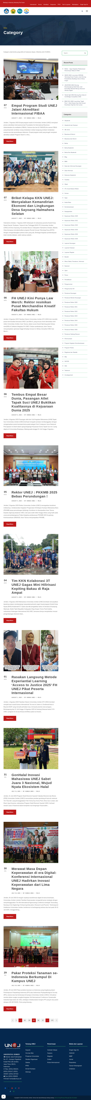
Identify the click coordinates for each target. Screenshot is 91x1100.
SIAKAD (71, 1053)
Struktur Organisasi (31, 1059)
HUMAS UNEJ (31, 118)
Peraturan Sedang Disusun (72, 334)
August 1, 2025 (17, 697)
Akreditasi (46, 4)
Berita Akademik (69, 148)
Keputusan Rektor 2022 (71, 225)
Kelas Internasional (53, 1062)
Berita (66, 143)
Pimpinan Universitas (32, 1056)
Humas (67, 193)
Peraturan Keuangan (70, 293)
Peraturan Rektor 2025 (71, 325)
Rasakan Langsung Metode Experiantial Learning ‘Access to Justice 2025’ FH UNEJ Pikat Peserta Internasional (34, 685)
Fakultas (67, 179)
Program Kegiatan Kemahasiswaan (74, 343)
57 (43, 1020)
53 (25, 1020)
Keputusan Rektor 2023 (71, 229)
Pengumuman (68, 284)
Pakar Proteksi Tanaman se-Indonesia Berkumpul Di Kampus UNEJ (35, 977)
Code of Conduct (73, 1097)
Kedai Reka (68, 202)
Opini (66, 270)
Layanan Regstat (69, 252)
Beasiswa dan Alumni (70, 138)
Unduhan (72, 1069)
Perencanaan (68, 338)
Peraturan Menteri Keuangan (73, 297)
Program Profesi (69, 347)
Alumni (40, 4)
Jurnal (71, 1059)
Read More (9, 141)
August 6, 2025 (17, 314)
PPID (59, 4)
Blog (66, 157)
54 (29, 1020)
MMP (70, 1056)
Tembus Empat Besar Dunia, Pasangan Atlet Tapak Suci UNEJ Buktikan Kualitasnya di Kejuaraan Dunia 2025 (34, 402)
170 (52, 1020)
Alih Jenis (67, 129)
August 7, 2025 (17, 118)
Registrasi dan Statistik (71, 352)
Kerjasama (53, 4)
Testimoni (67, 370)
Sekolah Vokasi (52, 1050)
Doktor (49, 1059)
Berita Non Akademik (70, 152)
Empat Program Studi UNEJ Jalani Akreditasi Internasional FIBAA (34, 109)
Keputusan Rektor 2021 (71, 220)
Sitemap (28, 1072)
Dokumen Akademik (70, 175)
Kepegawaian (68, 211)
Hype (66, 198)
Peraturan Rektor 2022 (71, 311)
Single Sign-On (84, 4)
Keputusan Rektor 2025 (71, 238)
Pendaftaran (68, 279)
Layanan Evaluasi (69, 248)
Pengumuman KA (69, 288)
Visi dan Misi (29, 1053)
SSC (66, 366)
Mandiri (67, 257)
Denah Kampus (30, 1069)
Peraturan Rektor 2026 (71, 329)
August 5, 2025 (17, 501)
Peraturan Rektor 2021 (71, 307)
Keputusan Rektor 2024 (71, 234)
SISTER (67, 361)
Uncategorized (69, 375)
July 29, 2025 (16, 985)
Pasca (66, 275)
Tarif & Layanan (66, 4)
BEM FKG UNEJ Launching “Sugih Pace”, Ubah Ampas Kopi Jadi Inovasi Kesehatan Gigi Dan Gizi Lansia (75, 103)
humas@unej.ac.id (15, 1078)
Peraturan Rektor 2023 (71, 316)
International (33, 4)
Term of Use (57, 1097)
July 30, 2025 (16, 893)
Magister (50, 1056)
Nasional (67, 266)
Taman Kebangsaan (75, 1065)
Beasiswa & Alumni (70, 134)
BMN (66, 161)
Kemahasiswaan (69, 207)
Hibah (66, 184)
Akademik (67, 120)
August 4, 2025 (17, 597)
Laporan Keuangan (70, 243)
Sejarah (27, 1050)
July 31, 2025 (16, 791)
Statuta (27, 1062)
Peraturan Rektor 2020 (71, 302)
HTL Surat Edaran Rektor (72, 188)
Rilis (39, 118)
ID (3, 1096)
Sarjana (49, 1053)
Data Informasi (69, 170)
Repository (72, 1062)
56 (38, 1020)
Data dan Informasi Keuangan (73, 166)
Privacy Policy (64, 1097)
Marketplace (75, 4)
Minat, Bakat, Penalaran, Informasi (74, 261)
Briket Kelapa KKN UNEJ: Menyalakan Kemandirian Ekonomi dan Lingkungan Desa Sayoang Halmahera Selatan (33, 206)
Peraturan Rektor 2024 (71, 320)
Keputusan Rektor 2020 (71, 216)
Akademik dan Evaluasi (71, 125)
